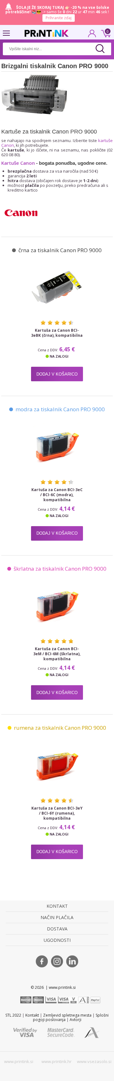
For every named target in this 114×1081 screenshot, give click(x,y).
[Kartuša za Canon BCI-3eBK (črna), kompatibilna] (57, 287)
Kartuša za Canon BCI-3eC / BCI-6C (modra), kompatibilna (57, 494)
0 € (104, 33)
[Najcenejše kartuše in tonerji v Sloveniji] (46, 33)
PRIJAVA (92, 35)
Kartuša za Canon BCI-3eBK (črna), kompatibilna (57, 333)
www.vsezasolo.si (94, 1061)
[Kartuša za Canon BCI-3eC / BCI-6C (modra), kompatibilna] (57, 446)
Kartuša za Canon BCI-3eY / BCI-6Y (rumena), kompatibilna (57, 813)
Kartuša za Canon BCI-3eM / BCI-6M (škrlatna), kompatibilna (56, 654)
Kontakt (32, 1015)
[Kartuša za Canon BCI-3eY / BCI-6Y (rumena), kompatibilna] (57, 764)
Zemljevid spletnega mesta (67, 1015)
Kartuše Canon (18, 163)
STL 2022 (13, 1015)
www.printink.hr (56, 1061)
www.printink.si (18, 1061)
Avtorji (75, 1019)
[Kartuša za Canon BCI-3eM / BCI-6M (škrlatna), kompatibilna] (57, 605)
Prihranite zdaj (59, 18)
